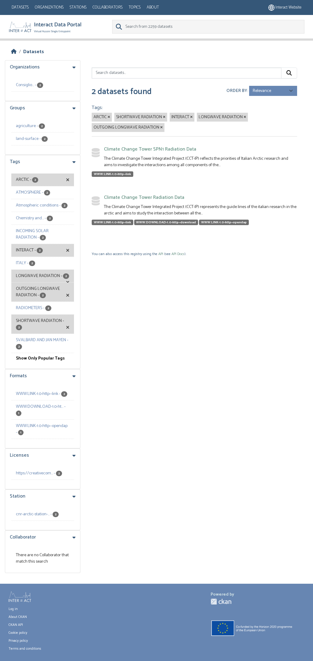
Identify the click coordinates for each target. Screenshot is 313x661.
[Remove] (109, 117)
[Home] (14, 52)
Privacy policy (18, 641)
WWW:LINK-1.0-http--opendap (224, 222)
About (153, 7)
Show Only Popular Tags (40, 358)
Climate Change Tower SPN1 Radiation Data (150, 149)
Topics (135, 7)
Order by (236, 90)
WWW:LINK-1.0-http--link (112, 174)
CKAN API (16, 625)
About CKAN (18, 617)
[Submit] (289, 73)
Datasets (20, 7)
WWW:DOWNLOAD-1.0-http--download (166, 222)
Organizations (49, 7)
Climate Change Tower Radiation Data (144, 197)
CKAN (221, 601)
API (160, 254)
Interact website (287, 7)
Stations (78, 7)
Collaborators (108, 7)
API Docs (177, 254)
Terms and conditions (25, 649)
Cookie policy (18, 633)
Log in (13, 609)
